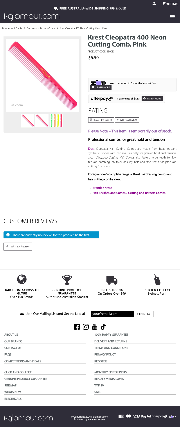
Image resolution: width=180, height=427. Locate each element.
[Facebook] (77, 327)
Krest (91, 149)
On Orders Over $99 (112, 292)
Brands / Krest (102, 188)
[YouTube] (94, 327)
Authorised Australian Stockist (67, 294)
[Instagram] (86, 327)
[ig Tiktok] (103, 327)
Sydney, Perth (158, 292)
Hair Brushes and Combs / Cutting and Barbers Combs (129, 193)
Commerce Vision (96, 419)
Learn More (102, 87)
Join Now (143, 314)
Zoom (19, 105)
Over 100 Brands (22, 294)
